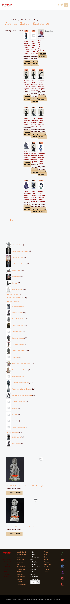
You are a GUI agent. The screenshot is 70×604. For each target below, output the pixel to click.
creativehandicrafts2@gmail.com (21, 554)
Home (7, 20)
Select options (14, 493)
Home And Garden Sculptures (34, 574)
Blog (33, 554)
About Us (35, 579)
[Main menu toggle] (66, 5)
